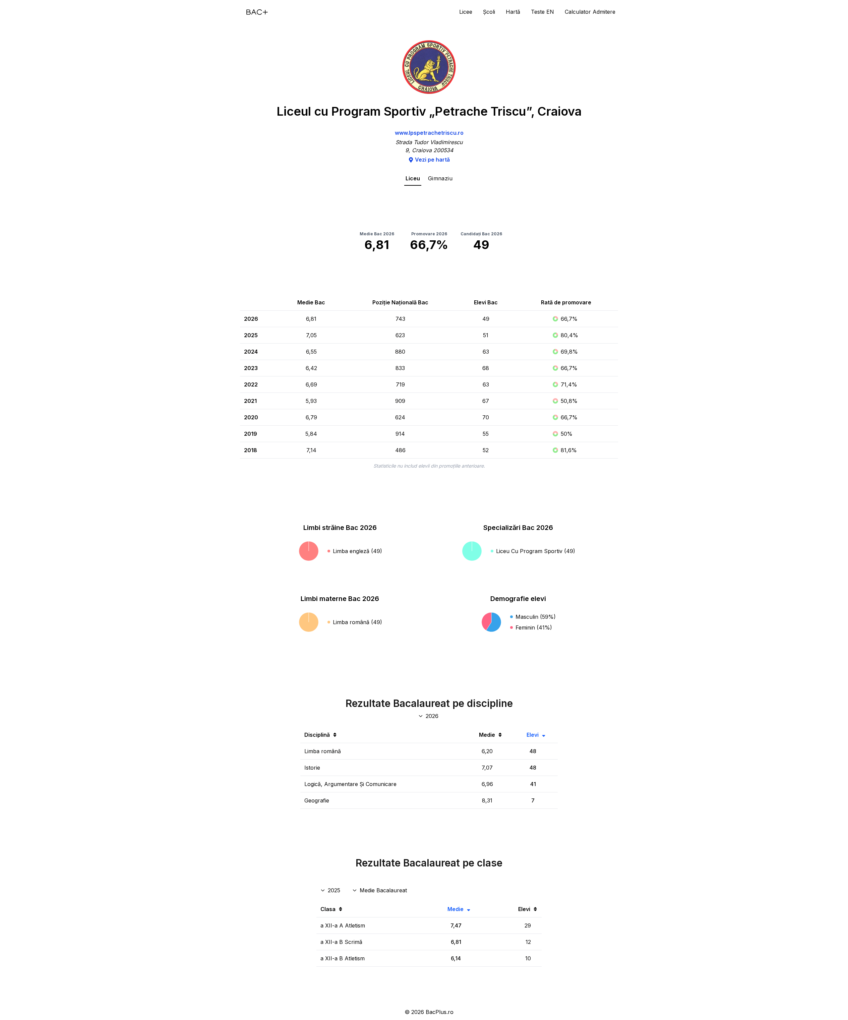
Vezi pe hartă (432, 159)
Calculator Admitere (590, 11)
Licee (465, 11)
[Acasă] (257, 12)
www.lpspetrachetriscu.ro (429, 132)
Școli (489, 11)
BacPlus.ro (439, 1012)
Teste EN (542, 11)
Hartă (513, 11)
